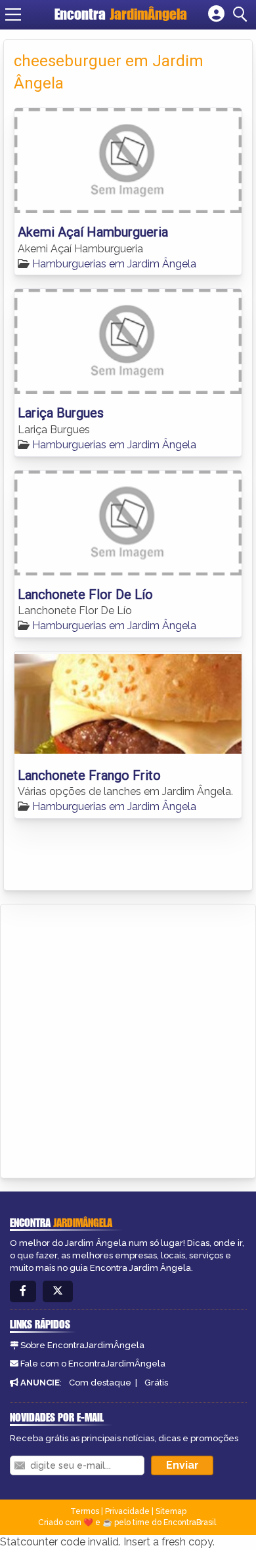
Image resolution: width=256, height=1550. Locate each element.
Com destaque (100, 1382)
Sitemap (171, 1511)
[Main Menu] (13, 14)
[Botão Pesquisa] (242, 14)
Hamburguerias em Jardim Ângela (114, 264)
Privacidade (127, 1511)
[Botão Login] (216, 14)
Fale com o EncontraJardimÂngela (92, 1363)
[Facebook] (23, 1291)
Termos (84, 1511)
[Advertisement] (128, 1039)
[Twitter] (58, 1291)
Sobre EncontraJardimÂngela (82, 1345)
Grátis (156, 1382)
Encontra (120, 14)
